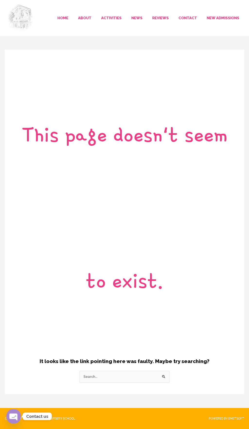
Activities (111, 18)
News (136, 18)
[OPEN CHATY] (14, 416)
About (84, 18)
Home (62, 18)
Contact (187, 18)
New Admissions (223, 18)
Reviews (160, 18)
